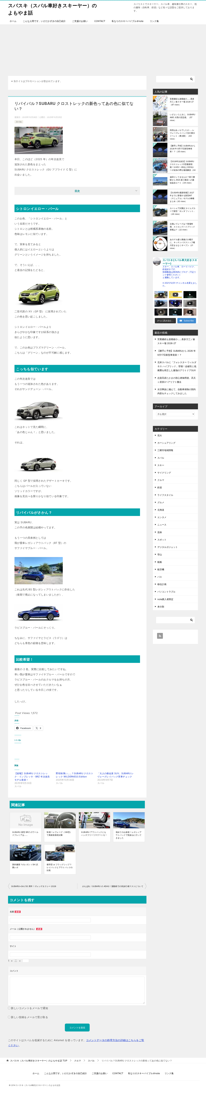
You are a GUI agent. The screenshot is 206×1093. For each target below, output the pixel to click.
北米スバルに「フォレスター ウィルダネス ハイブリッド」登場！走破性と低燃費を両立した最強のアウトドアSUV (176, 366)
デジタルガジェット (167, 547)
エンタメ (161, 517)
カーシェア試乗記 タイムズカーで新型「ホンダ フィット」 (182, 211)
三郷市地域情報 (165, 450)
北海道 (160, 509)
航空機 (160, 569)
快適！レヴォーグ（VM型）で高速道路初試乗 (59, 833)
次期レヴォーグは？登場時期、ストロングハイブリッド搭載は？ (182, 227)
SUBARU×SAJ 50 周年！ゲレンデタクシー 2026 (33, 886)
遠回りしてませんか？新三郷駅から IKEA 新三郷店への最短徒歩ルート (182, 180)
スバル (19, 121)
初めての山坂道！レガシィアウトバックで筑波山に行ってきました (129, 835)
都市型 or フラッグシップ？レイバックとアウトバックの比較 (60, 867)
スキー (160, 465)
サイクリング (164, 472)
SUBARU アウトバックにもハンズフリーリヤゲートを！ (94, 833)
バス (159, 576)
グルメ (160, 502)
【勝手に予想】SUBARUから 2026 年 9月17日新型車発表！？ (182, 148)
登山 (159, 554)
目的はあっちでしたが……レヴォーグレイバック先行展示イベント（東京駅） (182, 134)
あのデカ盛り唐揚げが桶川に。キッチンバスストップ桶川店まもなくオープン (182, 243)
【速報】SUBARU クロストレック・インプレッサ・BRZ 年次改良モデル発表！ (32, 776)
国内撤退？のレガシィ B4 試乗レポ (25, 866)
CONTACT (99, 21)
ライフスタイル (165, 495)
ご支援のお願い (80, 21)
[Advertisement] (103, 48)
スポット (161, 539)
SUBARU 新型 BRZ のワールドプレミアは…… (25, 833)
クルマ (160, 480)
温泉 (159, 532)
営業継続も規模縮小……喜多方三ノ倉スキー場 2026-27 (182, 102)
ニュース (161, 524)
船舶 (159, 562)
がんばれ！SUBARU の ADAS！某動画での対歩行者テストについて (112, 886)
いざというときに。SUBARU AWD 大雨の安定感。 (182, 117)
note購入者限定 (165, 599)
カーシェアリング (166, 442)
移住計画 (161, 584)
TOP (38, 1060)
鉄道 (159, 487)
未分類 (160, 606)
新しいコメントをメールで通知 (29, 1008)
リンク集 (154, 21)
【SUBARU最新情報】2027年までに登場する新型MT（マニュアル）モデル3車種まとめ (182, 196)
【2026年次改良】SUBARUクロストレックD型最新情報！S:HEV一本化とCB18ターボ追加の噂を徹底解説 (183, 165)
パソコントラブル (166, 591)
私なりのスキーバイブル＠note (127, 21)
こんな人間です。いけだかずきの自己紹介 (44, 21)
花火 (159, 435)
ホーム (13, 21)
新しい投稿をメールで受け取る (29, 1017)
